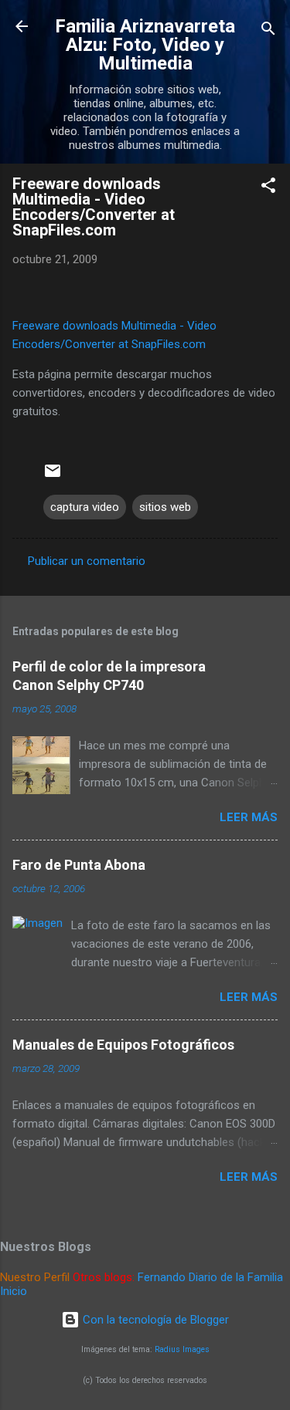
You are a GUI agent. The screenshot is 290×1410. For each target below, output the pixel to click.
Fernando (162, 1277)
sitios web (165, 507)
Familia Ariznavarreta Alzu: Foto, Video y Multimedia (145, 44)
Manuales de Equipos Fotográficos (123, 1044)
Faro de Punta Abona (78, 865)
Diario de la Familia (236, 1277)
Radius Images (182, 1349)
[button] (268, 188)
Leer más (249, 817)
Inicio (13, 1291)
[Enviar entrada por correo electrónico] (52, 476)
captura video (84, 507)
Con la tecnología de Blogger (154, 1320)
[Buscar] (268, 31)
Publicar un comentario (86, 561)
